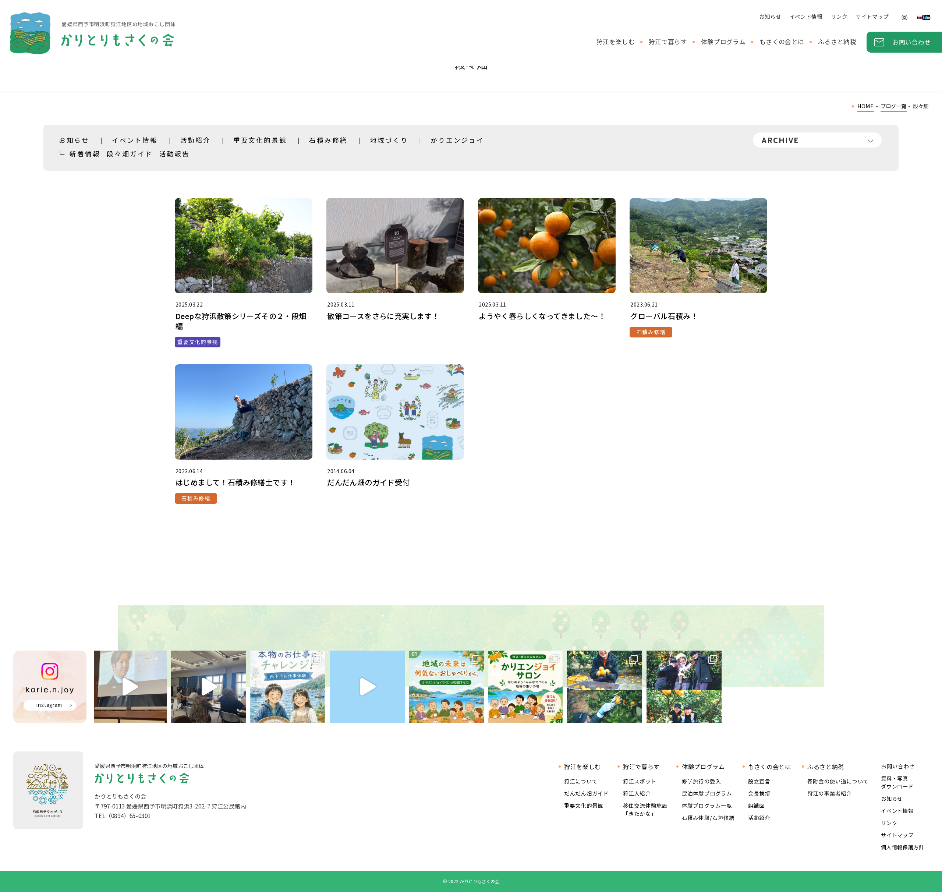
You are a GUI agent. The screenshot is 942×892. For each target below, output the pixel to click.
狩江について (581, 781)
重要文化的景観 (260, 140)
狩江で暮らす (668, 41)
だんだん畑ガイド (586, 793)
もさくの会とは (781, 41)
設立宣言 (759, 781)
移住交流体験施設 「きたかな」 (645, 809)
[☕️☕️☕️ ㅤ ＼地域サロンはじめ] (525, 687)
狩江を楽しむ (615, 41)
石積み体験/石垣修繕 (708, 817)
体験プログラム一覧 (707, 805)
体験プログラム (723, 41)
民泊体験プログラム (707, 793)
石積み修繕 (328, 140)
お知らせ (770, 16)
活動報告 (174, 153)
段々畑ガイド (130, 153)
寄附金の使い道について (838, 781)
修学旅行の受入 (701, 781)
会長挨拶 (759, 793)
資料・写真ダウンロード (897, 782)
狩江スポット (639, 781)
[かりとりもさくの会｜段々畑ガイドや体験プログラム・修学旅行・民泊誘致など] (92, 33)
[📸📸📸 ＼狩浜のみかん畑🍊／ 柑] (684, 687)
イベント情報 (805, 16)
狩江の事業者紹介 (829, 793)
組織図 (756, 805)
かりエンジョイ (457, 140)
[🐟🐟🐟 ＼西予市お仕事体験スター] (287, 687)
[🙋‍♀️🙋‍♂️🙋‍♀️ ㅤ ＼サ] (446, 687)
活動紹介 (195, 140)
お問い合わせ (911, 42)
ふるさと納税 (837, 41)
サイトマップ (872, 16)
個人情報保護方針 (902, 847)
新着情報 (85, 153)
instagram (49, 704)
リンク (839, 16)
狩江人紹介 (637, 793)
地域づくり (389, 140)
